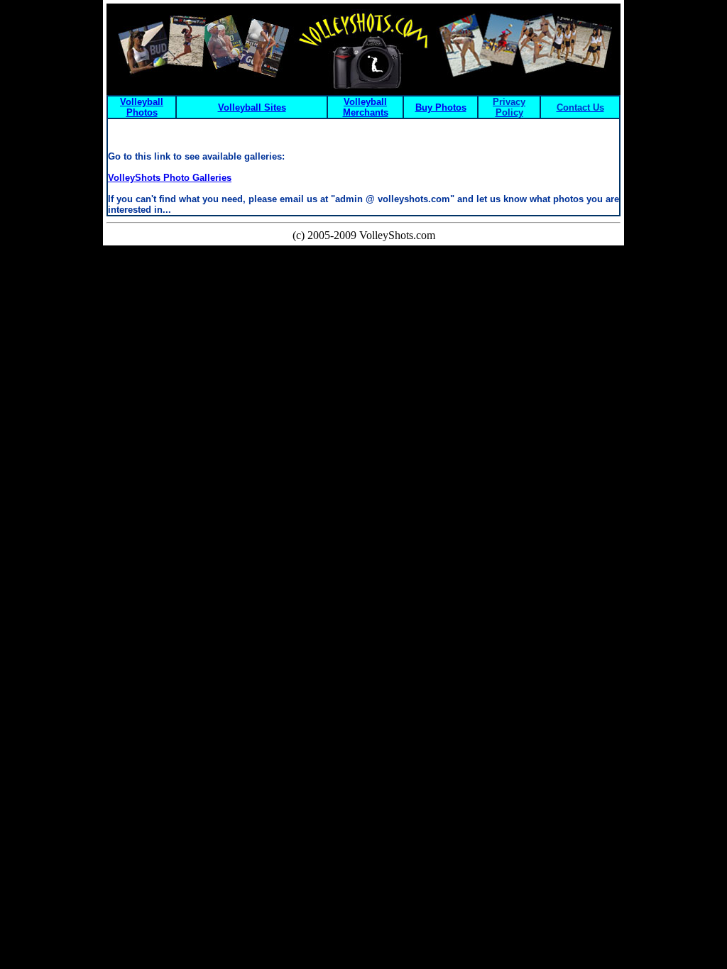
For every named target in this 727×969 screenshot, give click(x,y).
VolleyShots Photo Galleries (169, 177)
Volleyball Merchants (365, 107)
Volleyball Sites (252, 107)
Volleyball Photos (141, 107)
